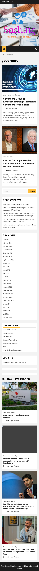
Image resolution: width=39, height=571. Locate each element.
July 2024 (6, 307)
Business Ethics (8, 157)
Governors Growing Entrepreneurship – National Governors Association (19, 101)
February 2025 (7, 284)
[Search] (36, 49)
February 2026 (7, 243)
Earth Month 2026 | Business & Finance (16, 204)
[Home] (4, 49)
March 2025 (7, 280)
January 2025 (7, 287)
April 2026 (6, 240)
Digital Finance (7, 337)
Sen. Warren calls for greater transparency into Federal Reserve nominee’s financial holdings (18, 506)
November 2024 (8, 294)
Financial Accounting (10, 340)
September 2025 (8, 260)
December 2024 (8, 290)
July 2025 (6, 267)
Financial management (10, 343)
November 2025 (8, 253)
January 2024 (7, 317)
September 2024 (8, 300)
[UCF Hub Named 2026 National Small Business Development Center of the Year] (19, 530)
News (4, 347)
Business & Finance (9, 330)
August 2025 (7, 263)
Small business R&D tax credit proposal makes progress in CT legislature (16, 461)
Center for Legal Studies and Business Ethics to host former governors (19, 163)
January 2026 (7, 246)
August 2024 (7, 304)
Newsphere (29, 566)
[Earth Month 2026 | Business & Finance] (19, 396)
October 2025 (7, 257)
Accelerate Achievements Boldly (14, 363)
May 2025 (6, 273)
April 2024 (6, 314)
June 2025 (6, 270)
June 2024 (6, 311)
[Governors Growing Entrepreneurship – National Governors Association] (19, 78)
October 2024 (7, 297)
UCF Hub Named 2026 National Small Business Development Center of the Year (19, 552)
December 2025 (8, 250)
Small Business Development (11, 95)
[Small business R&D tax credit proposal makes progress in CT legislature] (19, 439)
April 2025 (6, 277)
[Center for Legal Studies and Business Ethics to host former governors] (19, 140)
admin (15, 108)
